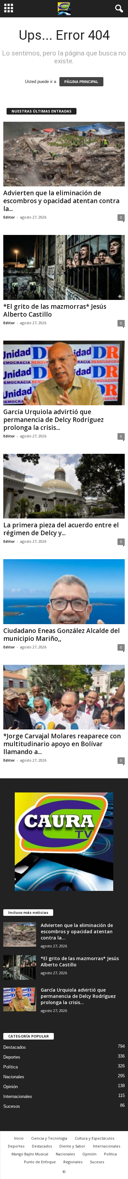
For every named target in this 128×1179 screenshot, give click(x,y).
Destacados (14, 1047)
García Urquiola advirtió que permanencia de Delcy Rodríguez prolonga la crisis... (53, 420)
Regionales (72, 1161)
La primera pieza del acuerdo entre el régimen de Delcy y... (61, 529)
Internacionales (17, 1096)
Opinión (10, 1086)
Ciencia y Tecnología (49, 1138)
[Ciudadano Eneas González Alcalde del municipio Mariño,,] (64, 591)
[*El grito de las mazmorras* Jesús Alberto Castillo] (64, 267)
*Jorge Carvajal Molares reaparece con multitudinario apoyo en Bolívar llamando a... (62, 744)
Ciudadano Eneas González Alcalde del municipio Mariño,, (61, 634)
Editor (9, 217)
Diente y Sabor (72, 1146)
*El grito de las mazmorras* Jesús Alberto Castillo (54, 310)
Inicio (19, 1138)
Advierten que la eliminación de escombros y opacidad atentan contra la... (61, 201)
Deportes (11, 1057)
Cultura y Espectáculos (94, 1138)
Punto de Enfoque (40, 1161)
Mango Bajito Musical (29, 1153)
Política (10, 1066)
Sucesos (11, 1106)
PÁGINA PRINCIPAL (81, 82)
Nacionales (13, 1076)
